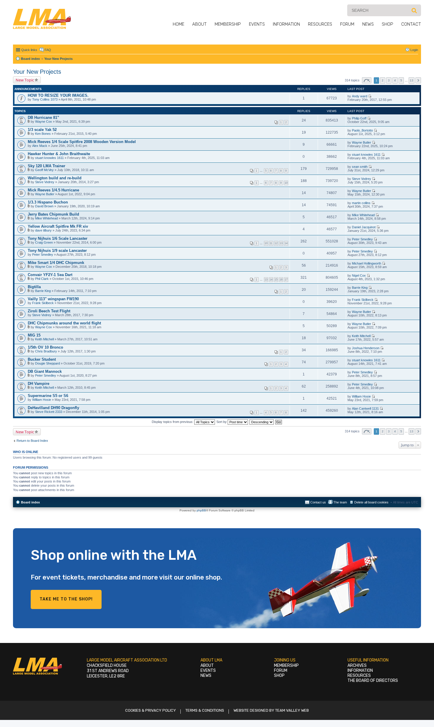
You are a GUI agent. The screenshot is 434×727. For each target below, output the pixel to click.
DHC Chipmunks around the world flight (64, 323)
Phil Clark (42, 278)
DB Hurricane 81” (43, 117)
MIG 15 (34, 335)
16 (281, 279)
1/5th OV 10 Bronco (45, 347)
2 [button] (383, 80)
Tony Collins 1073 (45, 99)
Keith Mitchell (44, 339)
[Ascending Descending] (261, 422)
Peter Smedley (362, 239)
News (368, 24)
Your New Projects (37, 71)
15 (276, 279)
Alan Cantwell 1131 (365, 408)
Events (257, 24)
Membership (228, 24)
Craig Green (44, 242)
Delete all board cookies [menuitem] (371, 502)
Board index (30, 502)
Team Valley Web (292, 710)
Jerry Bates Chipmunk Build (53, 214)
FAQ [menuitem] (48, 50)
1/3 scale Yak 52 (42, 129)
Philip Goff (359, 118)
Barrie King (43, 291)
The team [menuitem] (340, 502)
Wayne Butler (361, 142)
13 (281, 243)
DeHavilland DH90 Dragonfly (53, 408)
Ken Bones (43, 133)
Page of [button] (366, 80)
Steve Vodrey (44, 182)
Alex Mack (39, 145)
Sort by (222, 422)
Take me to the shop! (66, 599)
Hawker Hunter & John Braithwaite (59, 154)
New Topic (25, 80)
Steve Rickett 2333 (48, 411)
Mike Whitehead (46, 218)
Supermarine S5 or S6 (48, 395)
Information (286, 24)
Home (178, 24)
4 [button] (395, 80)
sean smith (360, 166)
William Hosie (41, 399)
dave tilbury (43, 230)
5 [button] (401, 80)
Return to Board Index (32, 440)
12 (276, 243)
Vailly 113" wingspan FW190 (53, 299)
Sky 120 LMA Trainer (46, 166)
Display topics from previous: (173, 422)
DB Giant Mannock (45, 371)
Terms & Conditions (204, 710)
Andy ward (359, 96)
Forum (347, 24)
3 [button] (389, 80)
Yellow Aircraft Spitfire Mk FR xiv (58, 226)
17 (286, 279)
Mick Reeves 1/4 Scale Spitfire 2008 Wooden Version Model (82, 142)
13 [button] (411, 80)
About (199, 24)
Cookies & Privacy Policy (150, 710)
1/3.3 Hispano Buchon (48, 202)
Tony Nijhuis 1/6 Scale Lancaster (57, 238)
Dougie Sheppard (47, 363)
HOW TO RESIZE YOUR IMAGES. (58, 95)
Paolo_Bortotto (362, 130)
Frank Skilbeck (43, 303)
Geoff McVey (44, 170)
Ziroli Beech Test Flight (49, 311)
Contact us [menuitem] (318, 502)
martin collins (361, 203)
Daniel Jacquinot (364, 227)
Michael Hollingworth (366, 263)
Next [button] (418, 80)
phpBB (201, 510)
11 (271, 243)
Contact (411, 24)
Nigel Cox (359, 275)
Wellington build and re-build (54, 178)
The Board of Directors (372, 680)
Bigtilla (34, 287)
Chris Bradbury (46, 351)
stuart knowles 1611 (49, 158)
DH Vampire (38, 383)
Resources (320, 24)
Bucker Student (42, 359)
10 (286, 182)
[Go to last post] (369, 96)
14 (286, 243)
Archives (357, 665)
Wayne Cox (43, 121)
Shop (387, 24)
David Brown (44, 206)
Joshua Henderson (365, 348)
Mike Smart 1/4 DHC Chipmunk (56, 262)
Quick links (29, 50)
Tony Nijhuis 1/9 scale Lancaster (57, 250)
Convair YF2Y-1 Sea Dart (50, 275)
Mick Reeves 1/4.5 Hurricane (53, 190)
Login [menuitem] (414, 50)
